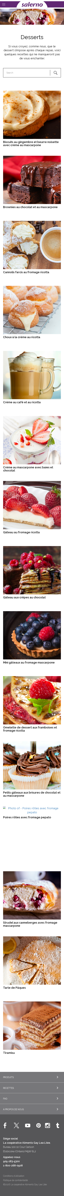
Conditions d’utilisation (13, 1176)
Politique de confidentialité (15, 1180)
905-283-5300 (11, 1161)
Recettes (8, 1088)
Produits (8, 1077)
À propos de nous (13, 1109)
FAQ (5, 1098)
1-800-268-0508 (13, 1165)
